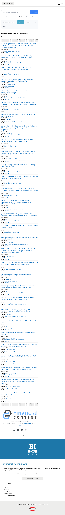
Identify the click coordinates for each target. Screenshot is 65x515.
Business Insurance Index (8, 22)
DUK (7, 303)
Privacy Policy (27, 423)
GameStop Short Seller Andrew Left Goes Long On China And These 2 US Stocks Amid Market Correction (19, 368)
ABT (6, 158)
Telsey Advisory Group (23, 363)
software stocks (22, 304)
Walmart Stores (15, 183)
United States (7, 51)
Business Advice (14, 220)
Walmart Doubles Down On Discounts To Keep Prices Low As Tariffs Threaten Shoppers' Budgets (19, 345)
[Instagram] (26, 430)
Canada (6, 146)
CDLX (8, 84)
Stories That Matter (8, 63)
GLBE (12, 145)
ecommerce (7, 109)
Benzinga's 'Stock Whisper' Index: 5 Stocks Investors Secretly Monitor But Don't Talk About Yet (17, 80)
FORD (13, 84)
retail (17, 351)
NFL (13, 314)
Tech (10, 121)
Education (6, 220)
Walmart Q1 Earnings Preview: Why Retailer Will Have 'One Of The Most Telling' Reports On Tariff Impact (19, 263)
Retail (17, 195)
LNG (9, 303)
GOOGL (18, 386)
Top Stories (7, 98)
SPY (13, 256)
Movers (15, 281)
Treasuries (28, 30)
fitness (11, 232)
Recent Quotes (6, 16)
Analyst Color (22, 171)
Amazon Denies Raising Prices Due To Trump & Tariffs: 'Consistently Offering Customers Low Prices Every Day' (18, 103)
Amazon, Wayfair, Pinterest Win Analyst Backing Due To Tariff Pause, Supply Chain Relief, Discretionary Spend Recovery (18, 381)
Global (6, 281)
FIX (9, 145)
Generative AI (7, 135)
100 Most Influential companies (15, 160)
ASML (16, 158)
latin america (7, 304)
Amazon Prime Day (17, 121)
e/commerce (19, 328)
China (12, 374)
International (21, 30)
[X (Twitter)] (14, 430)
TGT (10, 73)
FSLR (10, 373)
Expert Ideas (14, 293)
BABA (8, 242)
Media (24, 160)
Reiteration (7, 269)
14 (33, 39)
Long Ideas (16, 63)
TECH (13, 61)
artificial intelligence (23, 244)
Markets (20, 22)
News (9, 30)
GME (10, 61)
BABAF (12, 242)
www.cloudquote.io (32, 420)
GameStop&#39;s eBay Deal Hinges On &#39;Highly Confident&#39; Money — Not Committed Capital (17, 57)
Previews (6, 74)
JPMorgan (21, 209)
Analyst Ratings (21, 293)
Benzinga (7, 64)
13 (30, 39)
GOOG (14, 386)
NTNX (15, 303)
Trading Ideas (15, 74)
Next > (37, 40)
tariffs (9, 86)
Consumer (13, 51)
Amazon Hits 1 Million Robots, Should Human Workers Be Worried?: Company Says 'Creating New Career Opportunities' (19, 128)
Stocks (28, 22)
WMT (13, 73)
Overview (5, 30)
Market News (23, 98)
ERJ (11, 84)
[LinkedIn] (22, 430)
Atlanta (18, 51)
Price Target (7, 400)
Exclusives (13, 86)
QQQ (10, 256)
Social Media (7, 388)
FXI (12, 373)
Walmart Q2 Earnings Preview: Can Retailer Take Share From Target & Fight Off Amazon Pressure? (18, 68)
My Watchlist (18, 16)
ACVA (7, 386)
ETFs (35, 22)
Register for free (8, 3)
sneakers (6, 232)
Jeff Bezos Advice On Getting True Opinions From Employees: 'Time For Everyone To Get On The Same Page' (19, 215)
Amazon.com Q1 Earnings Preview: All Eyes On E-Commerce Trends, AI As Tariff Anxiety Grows (16, 310)
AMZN (7, 73)
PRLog (6, 52)
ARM (13, 158)
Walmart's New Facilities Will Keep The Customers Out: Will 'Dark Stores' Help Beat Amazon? (19, 177)
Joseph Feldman (14, 269)
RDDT (16, 388)
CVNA (7, 291)
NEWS (10, 231)
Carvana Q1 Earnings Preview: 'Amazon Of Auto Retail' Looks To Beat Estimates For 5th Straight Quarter (18, 287)
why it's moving (8, 328)
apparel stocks (14, 171)
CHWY (7, 207)
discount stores (8, 351)
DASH (5, 160)
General (22, 63)
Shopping (6, 195)
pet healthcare (14, 209)
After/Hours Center (15, 98)
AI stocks (20, 135)
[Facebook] (18, 430)
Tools (4, 26)
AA (7, 145)
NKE (6, 170)
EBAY (7, 61)
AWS (10, 314)
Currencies (14, 30)
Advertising (12, 195)
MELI (7, 279)
